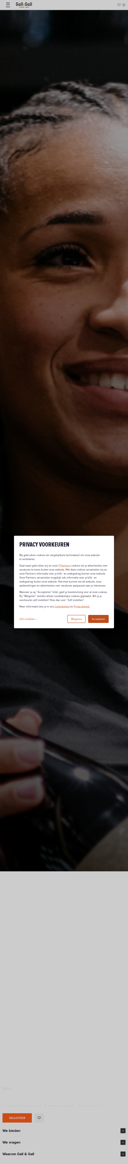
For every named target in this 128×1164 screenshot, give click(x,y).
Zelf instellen (27, 619)
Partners (65, 565)
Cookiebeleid (62, 606)
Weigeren (76, 619)
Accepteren (98, 619)
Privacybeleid (81, 606)
